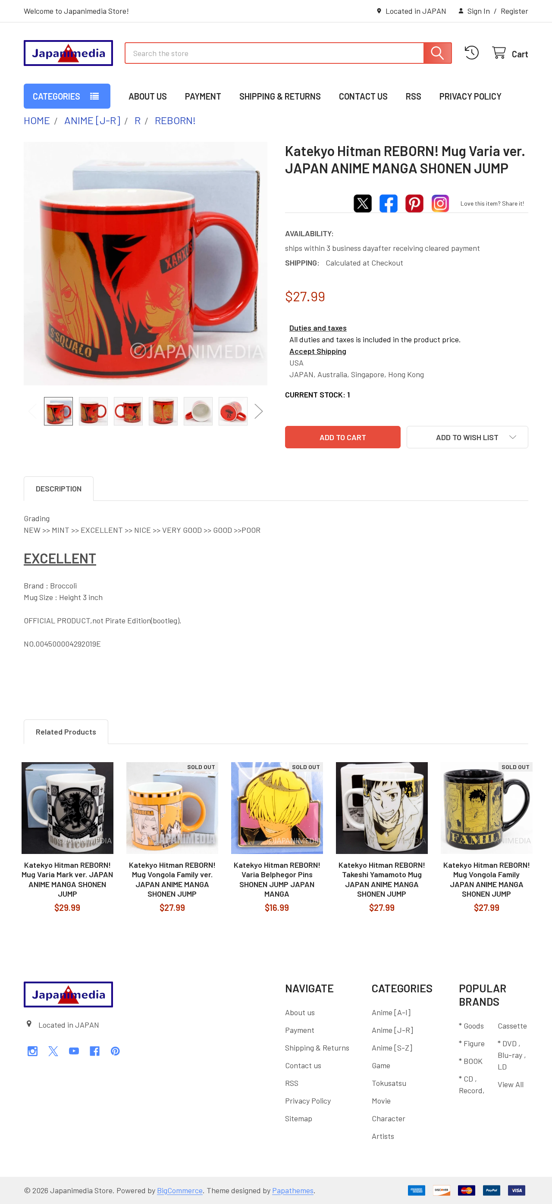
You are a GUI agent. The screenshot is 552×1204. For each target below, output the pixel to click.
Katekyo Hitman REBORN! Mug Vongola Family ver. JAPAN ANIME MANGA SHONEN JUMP (172, 879)
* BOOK (471, 1061)
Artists (383, 1136)
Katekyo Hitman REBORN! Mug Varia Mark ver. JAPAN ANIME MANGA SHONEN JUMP (67, 879)
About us (148, 96)
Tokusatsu (389, 1083)
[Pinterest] (115, 1051)
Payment (203, 96)
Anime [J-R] (392, 1030)
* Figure (472, 1043)
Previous (32, 411)
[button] (467, 437)
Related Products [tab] (66, 731)
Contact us (363, 96)
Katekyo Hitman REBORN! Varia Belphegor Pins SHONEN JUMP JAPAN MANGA (277, 879)
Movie (381, 1100)
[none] (145, 263)
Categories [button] (56, 96)
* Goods (471, 1025)
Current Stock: (317, 394)
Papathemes (293, 1190)
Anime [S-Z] (392, 1047)
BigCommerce (180, 1190)
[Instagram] (32, 1051)
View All (511, 1084)
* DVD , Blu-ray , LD (512, 1054)
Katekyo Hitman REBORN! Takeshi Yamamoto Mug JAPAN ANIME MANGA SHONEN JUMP (382, 879)
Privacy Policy (470, 96)
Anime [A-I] (391, 1012)
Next (258, 411)
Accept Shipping (317, 351)
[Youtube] (74, 1051)
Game (381, 1065)
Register (514, 11)
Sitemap (298, 1118)
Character (388, 1118)
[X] (53, 1051)
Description (59, 488)
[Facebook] (95, 1051)
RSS (413, 96)
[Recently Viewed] (474, 52)
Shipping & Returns (280, 96)
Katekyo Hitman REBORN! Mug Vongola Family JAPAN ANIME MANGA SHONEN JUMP (486, 879)
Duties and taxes (318, 327)
